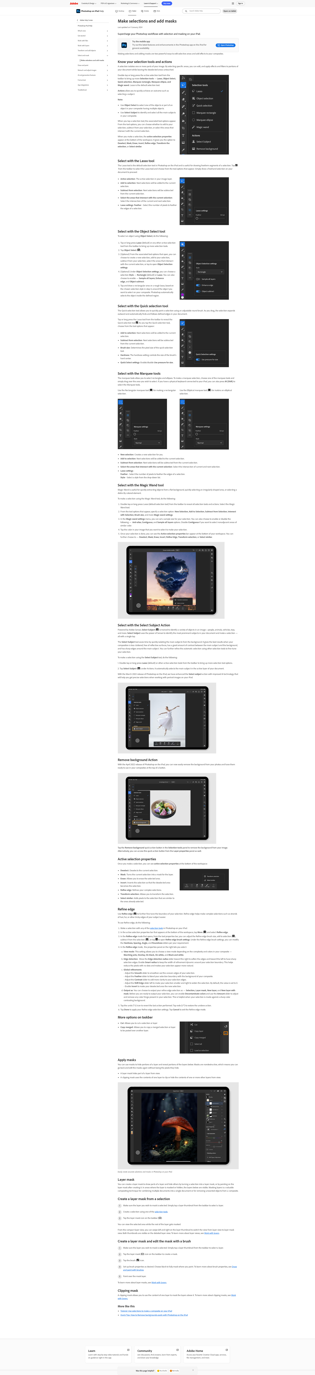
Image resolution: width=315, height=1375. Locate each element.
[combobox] (201, 11)
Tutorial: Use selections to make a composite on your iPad (146, 1311)
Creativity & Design (87, 3)
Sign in (240, 3)
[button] (233, 3)
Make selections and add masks (92, 60)
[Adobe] (74, 3)
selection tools (156, 928)
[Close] (193, 1370)
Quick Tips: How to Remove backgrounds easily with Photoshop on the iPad (154, 1315)
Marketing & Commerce (129, 3)
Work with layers (211, 1233)
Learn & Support (150, 3)
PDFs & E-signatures (107, 3)
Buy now (167, 3)
